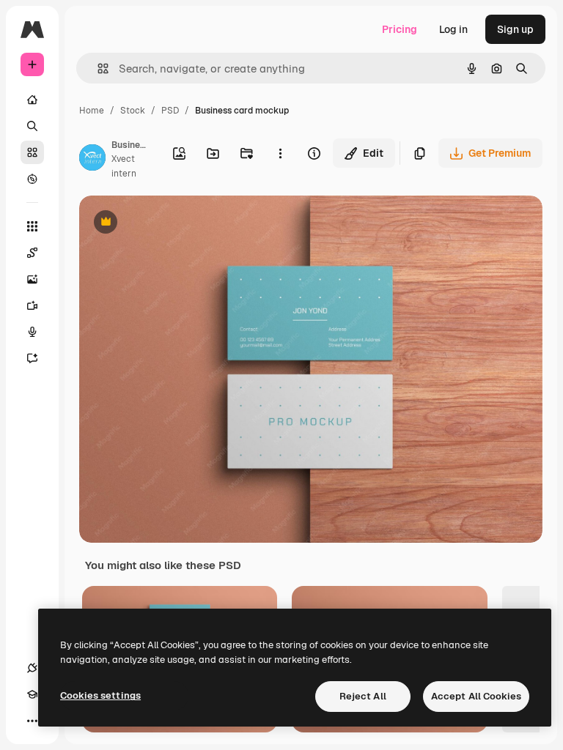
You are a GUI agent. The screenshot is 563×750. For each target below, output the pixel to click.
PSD (170, 110)
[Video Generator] (32, 305)
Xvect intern (123, 166)
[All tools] (32, 226)
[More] (32, 720)
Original (173, 223)
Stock (132, 110)
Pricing (399, 29)
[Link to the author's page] (92, 159)
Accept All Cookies (476, 696)
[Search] (32, 126)
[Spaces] (32, 252)
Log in (453, 29)
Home (91, 110)
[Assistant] (32, 358)
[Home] (32, 99)
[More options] (280, 153)
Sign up (515, 29)
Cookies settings (100, 695)
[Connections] (32, 668)
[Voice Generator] (32, 332)
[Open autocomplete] (97, 68)
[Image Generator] (32, 279)
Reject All (362, 696)
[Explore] (32, 178)
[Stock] (32, 152)
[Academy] (32, 694)
